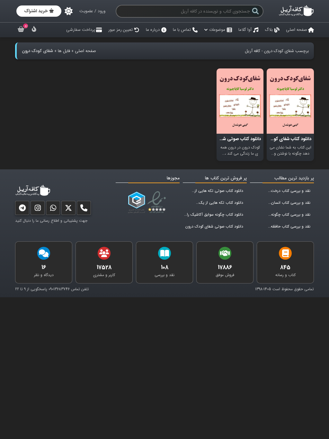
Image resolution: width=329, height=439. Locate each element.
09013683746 (59, 289)
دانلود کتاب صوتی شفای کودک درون (214, 226)
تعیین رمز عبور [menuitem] (120, 29)
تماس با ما (182, 29)
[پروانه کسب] (136, 202)
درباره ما (153, 29)
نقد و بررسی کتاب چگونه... (289, 214)
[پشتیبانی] (53, 209)
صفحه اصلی (296, 29)
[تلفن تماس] (84, 209)
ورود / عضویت (92, 11)
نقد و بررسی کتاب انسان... (289, 203)
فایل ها (64, 51)
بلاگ (269, 29)
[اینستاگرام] (38, 209)
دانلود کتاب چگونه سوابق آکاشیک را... (213, 214)
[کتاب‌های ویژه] (34, 30)
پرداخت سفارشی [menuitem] (80, 29)
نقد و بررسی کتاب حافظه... (289, 226)
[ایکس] (68, 209)
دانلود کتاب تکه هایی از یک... (219, 203)
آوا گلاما (245, 29)
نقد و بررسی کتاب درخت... (289, 191)
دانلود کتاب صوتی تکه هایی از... (217, 191)
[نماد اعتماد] (158, 202)
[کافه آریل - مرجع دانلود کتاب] (296, 15)
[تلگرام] (22, 209)
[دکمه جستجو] (255, 11)
